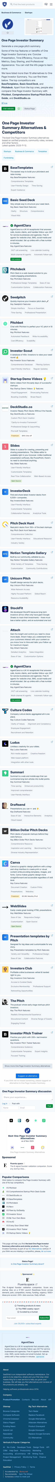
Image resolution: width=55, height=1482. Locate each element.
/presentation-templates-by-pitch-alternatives (22, 933)
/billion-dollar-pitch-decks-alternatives (18, 827)
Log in (5, 1103)
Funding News (9, 1426)
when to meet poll (22, 1477)
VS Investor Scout (14, 1214)
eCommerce (20, 1454)
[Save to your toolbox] (8, 32)
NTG (5, 554)
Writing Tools (37, 1454)
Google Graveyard (36, 1430)
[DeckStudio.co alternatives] (5, 408)
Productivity (25, 1450)
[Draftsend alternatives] (5, 806)
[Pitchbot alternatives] (5, 324)
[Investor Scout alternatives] (5, 352)
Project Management (12, 1457)
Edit (5, 103)
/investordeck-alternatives (13, 488)
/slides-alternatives (10, 443)
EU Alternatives (35, 1249)
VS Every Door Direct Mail (17, 1225)
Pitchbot (6, 94)
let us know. (46, 1251)
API (49, 1399)
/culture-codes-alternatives (14, 707)
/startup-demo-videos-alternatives (17, 376)
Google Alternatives (37, 1419)
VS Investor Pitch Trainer (16, 1229)
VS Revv (9, 1207)
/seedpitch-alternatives (12, 294)
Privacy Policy (20, 1467)
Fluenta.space (26, 1284)
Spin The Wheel (25, 1474)
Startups (7, 151)
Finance (42, 1457)
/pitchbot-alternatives (11, 320)
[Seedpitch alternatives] (5, 298)
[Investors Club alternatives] (5, 969)
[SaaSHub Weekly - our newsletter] (46, 4)
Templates (42, 151)
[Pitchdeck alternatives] (5, 270)
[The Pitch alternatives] (5, 1002)
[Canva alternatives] (5, 863)
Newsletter (7, 1434)
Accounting (8, 1454)
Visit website (8, 108)
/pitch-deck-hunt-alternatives (15, 521)
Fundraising (8, 158)
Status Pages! (9, 1422)
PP (5, 937)
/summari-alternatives (11, 769)
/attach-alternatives (10, 627)
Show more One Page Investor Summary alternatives (27, 1066)
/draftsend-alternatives (12, 802)
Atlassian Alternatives (38, 1422)
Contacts (26, 1399)
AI (4, 1447)
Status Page (29, 108)
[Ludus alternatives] (5, 744)
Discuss (35, 1399)
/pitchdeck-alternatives (12, 266)
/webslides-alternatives (12, 903)
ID (5, 492)
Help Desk (13, 1450)
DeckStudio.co (22, 98)
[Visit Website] (52, 167)
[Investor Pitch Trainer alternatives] (5, 1034)
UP (5, 579)
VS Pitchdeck (12, 1203)
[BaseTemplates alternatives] (5, 169)
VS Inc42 (10, 1222)
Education (7, 1460)
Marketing (37, 1450)
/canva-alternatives (10, 860)
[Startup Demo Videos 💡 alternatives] (5, 380)
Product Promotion (11, 1399)
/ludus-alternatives (10, 740)
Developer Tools (24, 1447)
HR (29, 1454)
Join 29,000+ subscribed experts (27, 1323)
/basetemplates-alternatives (14, 165)
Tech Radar (33, 1411)
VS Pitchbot (11, 1188)
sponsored (40, 1357)
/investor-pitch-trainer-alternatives (17, 1030)
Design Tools (38, 1447)
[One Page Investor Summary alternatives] (8, 24)
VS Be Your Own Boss (15, 1218)
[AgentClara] (5, 226)
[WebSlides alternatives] (5, 907)
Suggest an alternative (27, 1076)
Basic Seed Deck (29, 84)
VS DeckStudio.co (14, 1195)
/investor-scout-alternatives (14, 348)
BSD (5, 201)
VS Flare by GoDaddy (15, 1210)
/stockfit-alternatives (11, 605)
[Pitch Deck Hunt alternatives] (5, 524)
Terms (32, 1467)
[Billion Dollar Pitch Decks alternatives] (5, 831)
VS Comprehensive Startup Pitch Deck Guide (25, 1191)
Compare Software (11, 1415)
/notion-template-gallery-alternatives (18, 550)
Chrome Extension (11, 1419)
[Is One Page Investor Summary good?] (19, 108)
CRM (5, 1450)
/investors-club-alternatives (14, 966)
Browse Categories (11, 1411)
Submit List (8, 1430)
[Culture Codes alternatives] (5, 711)
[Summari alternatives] (5, 773)
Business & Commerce (24, 151)
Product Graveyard (37, 1426)
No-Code (11, 1447)
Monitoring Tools (30, 1457)
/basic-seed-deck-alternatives (15, 197)
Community (8, 1438)
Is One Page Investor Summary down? (27, 1264)
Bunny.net (24, 1471)
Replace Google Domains (39, 1434)
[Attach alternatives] (5, 631)
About (43, 1399)
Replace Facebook (36, 1415)
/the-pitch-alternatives (12, 998)
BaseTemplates (10, 84)
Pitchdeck (7, 87)
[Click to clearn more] (27, 1346)
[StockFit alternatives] (5, 609)
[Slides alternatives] (5, 447)
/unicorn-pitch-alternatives (13, 576)
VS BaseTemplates (14, 1199)
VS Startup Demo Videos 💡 (18, 1233)
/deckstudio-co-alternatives (14, 404)
